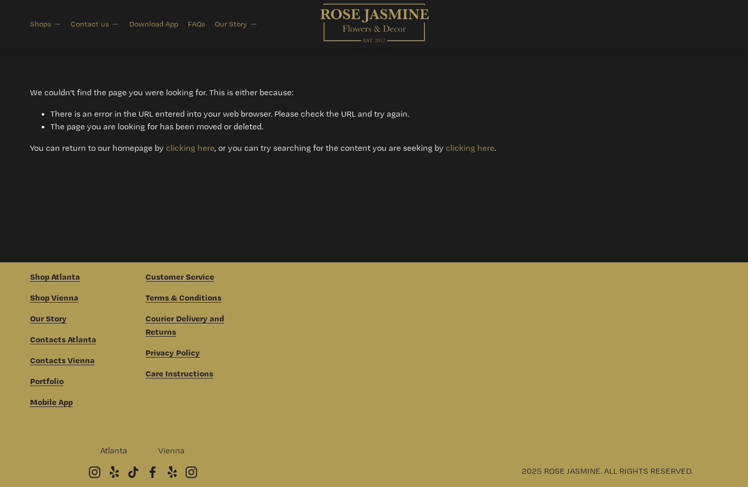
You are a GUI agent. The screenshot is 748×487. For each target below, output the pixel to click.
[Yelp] (114, 472)
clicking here (190, 148)
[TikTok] (133, 472)
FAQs (196, 24)
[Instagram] (95, 472)
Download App (153, 24)
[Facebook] (153, 472)
